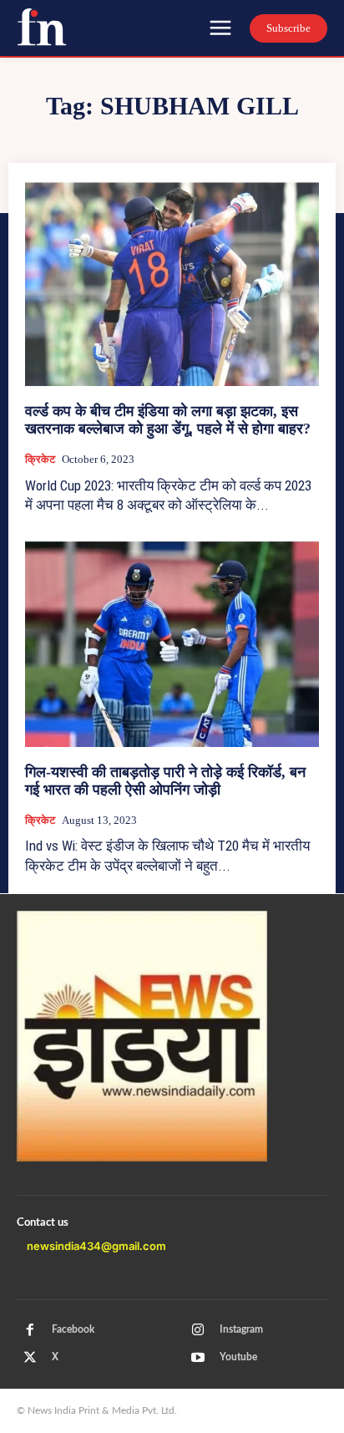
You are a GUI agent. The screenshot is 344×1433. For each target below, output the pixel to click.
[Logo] (42, 27)
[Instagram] (198, 1330)
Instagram (241, 1329)
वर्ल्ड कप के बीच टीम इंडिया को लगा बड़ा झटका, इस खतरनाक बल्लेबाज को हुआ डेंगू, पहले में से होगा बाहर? (168, 420)
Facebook (73, 1329)
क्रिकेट (40, 459)
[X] (30, 1357)
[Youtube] (198, 1357)
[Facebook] (30, 1330)
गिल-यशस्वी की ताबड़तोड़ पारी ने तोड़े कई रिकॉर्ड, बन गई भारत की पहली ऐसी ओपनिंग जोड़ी (165, 781)
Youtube (238, 1357)
